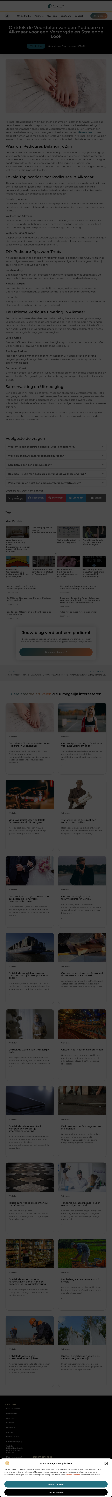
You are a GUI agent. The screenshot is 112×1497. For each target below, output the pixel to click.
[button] (106, 1463)
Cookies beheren (56, 1492)
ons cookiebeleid (72, 1474)
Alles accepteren (56, 1484)
